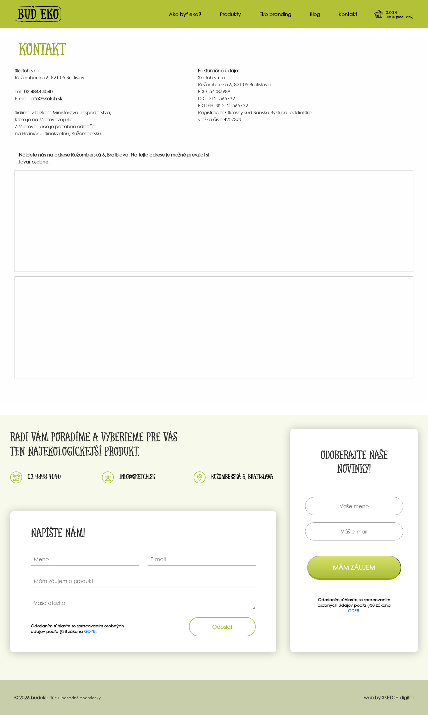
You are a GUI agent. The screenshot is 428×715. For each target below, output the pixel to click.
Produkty (230, 14)
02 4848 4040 (44, 476)
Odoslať (222, 627)
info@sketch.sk (137, 476)
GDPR (89, 631)
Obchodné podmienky (79, 697)
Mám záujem (354, 567)
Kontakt (348, 14)
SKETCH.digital (397, 697)
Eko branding (275, 14)
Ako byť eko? (185, 14)
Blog (315, 14)
